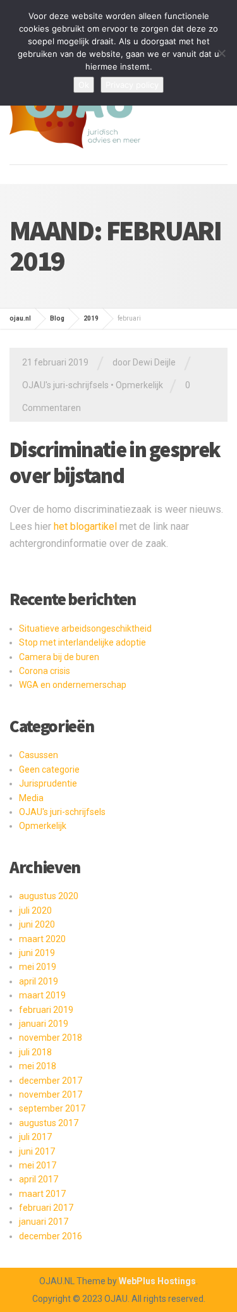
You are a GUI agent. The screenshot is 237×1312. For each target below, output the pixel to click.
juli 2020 (35, 910)
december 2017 (50, 1081)
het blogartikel (85, 526)
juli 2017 (35, 1137)
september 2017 (52, 1108)
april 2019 (38, 981)
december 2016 (50, 1236)
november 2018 (50, 1038)
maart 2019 (42, 995)
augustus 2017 (48, 1123)
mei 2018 (37, 1066)
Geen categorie (49, 769)
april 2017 (38, 1179)
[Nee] (221, 53)
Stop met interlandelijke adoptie (82, 642)
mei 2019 (37, 967)
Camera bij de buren (59, 657)
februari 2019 (46, 1010)
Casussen (38, 755)
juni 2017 (37, 1151)
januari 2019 (43, 1024)
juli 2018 (35, 1052)
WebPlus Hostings (157, 1281)
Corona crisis (44, 671)
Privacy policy (132, 85)
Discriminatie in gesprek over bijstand (114, 462)
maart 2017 (42, 1194)
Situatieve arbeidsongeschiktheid (85, 628)
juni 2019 (37, 953)
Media (31, 798)
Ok (83, 85)
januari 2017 (43, 1222)
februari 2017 (46, 1208)
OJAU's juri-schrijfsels (65, 385)
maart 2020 (42, 939)
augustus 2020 (48, 896)
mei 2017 (37, 1165)
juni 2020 (37, 924)
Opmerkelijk (139, 385)
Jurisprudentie (48, 783)
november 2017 (50, 1094)
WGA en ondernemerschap (72, 685)
